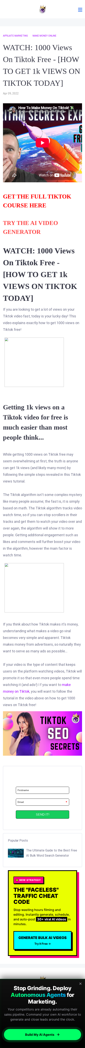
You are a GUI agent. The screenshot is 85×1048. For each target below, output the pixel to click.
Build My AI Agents (39, 1035)
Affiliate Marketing (15, 35)
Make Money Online (44, 35)
